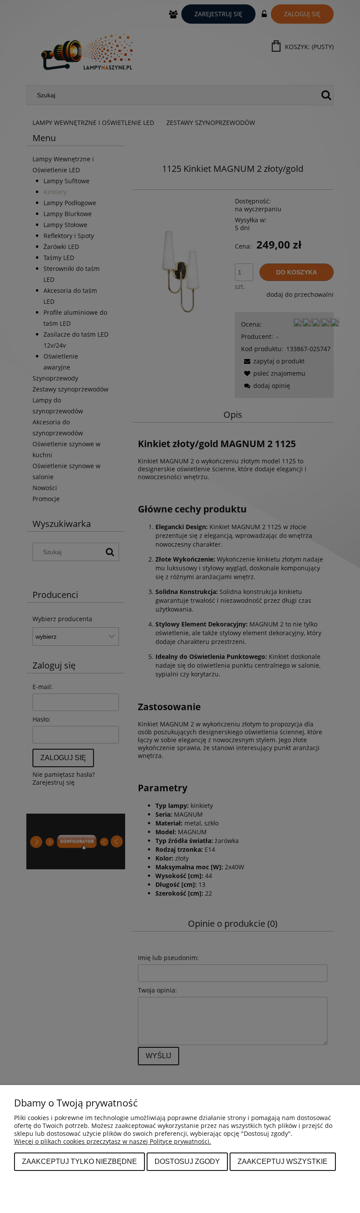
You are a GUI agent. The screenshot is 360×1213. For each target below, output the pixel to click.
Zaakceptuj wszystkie (283, 1161)
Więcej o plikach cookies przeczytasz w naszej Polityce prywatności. (112, 1141)
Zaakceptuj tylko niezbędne (79, 1161)
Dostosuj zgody (187, 1161)
